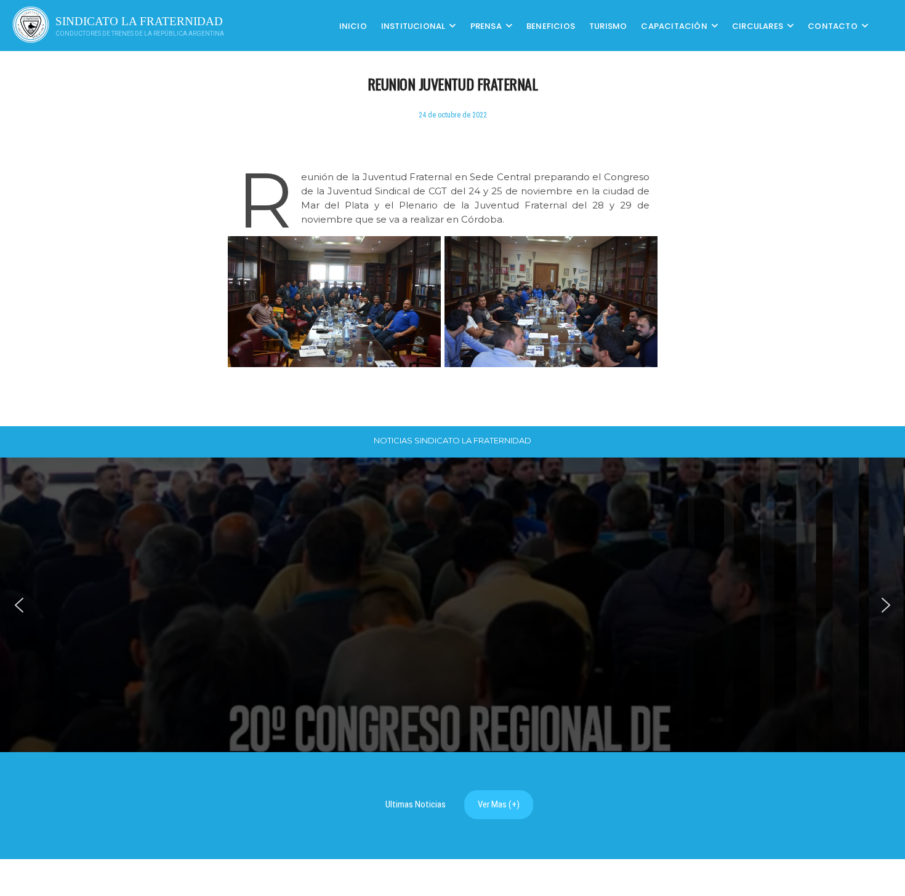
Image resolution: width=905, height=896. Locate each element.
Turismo (608, 25)
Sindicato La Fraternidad (139, 21)
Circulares (757, 25)
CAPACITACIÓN (674, 25)
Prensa (486, 25)
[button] (19, 605)
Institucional (413, 25)
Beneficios (550, 25)
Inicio (353, 25)
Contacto (833, 25)
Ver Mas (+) (499, 804)
